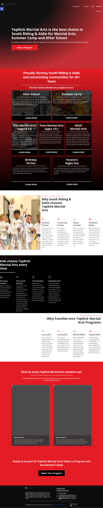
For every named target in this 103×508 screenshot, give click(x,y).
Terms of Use (63, 505)
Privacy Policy (55, 505)
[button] (2, 9)
